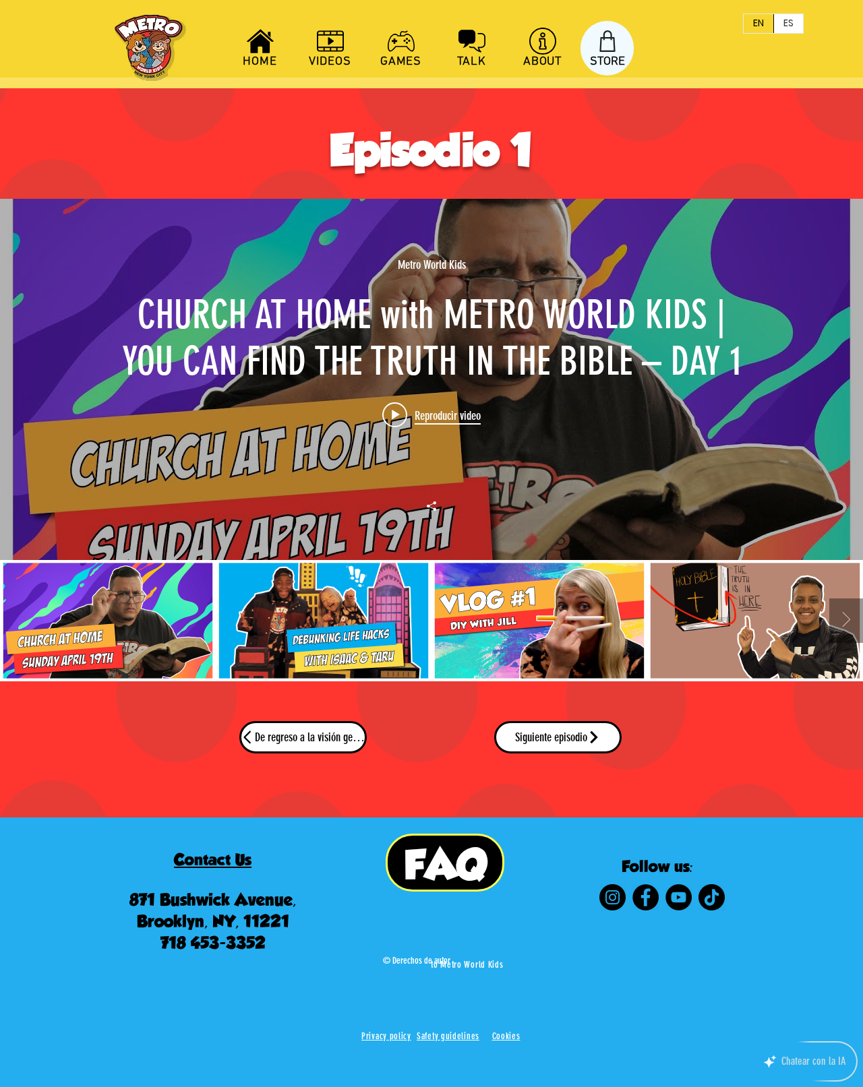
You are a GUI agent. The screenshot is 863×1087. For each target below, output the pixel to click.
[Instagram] (612, 897)
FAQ (445, 864)
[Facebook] (645, 897)
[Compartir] (431, 506)
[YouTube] (678, 897)
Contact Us (212, 859)
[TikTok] (711, 897)
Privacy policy (386, 1036)
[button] (506, 1036)
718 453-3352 (213, 942)
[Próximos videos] (846, 620)
